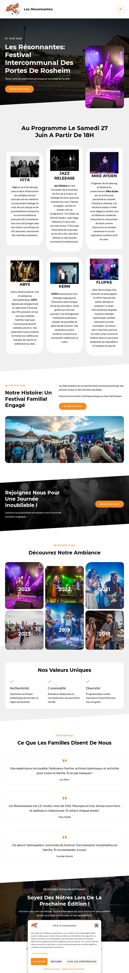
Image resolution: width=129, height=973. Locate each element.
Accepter (39, 961)
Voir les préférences (81, 961)
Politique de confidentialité (73, 969)
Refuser (56, 961)
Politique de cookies (51, 969)
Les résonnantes (38, 9)
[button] (96, 925)
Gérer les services (40, 953)
